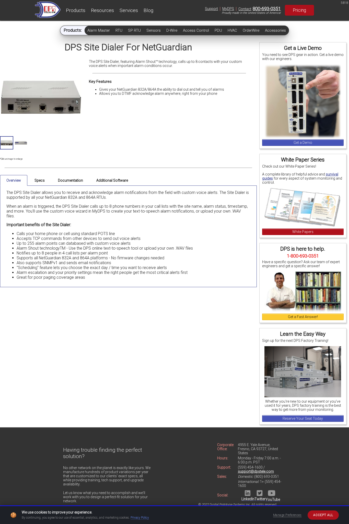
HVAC (232, 30)
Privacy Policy (140, 517)
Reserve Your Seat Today (303, 418)
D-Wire (171, 30)
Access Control (196, 30)
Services (129, 10)
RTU (118, 30)
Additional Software (112, 180)
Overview (13, 180)
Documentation (70, 180)
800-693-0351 (267, 8)
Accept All (323, 515)
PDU (218, 30)
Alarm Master (98, 30)
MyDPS (228, 9)
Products (75, 10)
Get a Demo (303, 143)
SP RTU (134, 30)
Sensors (153, 30)
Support (211, 9)
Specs (39, 180)
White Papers (302, 232)
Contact (244, 9)
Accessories (275, 30)
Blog (148, 10)
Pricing (299, 10)
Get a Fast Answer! (303, 317)
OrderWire (251, 30)
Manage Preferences (287, 515)
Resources (102, 10)
